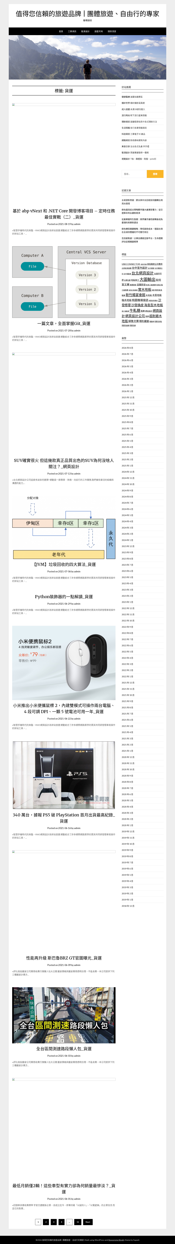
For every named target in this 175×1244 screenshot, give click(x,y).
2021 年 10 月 (128, 695)
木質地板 (157, 295)
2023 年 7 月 (127, 565)
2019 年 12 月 (128, 831)
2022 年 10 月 (128, 620)
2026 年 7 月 (127, 354)
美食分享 (126, 146)
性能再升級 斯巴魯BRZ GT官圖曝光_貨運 (64, 958)
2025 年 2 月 (127, 459)
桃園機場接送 (140, 300)
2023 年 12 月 (128, 546)
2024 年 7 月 (127, 503)
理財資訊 (126, 121)
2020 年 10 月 (128, 769)
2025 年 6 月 (127, 434)
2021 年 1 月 (127, 751)
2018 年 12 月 (128, 906)
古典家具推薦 (127, 268)
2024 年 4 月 (127, 521)
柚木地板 (127, 300)
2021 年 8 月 (127, 707)
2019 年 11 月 (128, 837)
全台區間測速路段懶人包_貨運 (64, 1048)
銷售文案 (133, 321)
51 (78, 1222)
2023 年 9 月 (127, 552)
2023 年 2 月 (127, 596)
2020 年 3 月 (127, 813)
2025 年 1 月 (127, 465)
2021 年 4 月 (127, 732)
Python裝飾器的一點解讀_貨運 (64, 596)
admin (77, 224)
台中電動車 (127, 274)
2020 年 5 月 (127, 800)
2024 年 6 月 (127, 509)
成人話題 (126, 109)
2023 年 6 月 (127, 571)
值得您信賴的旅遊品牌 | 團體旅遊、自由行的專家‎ (87, 14)
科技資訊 (126, 134)
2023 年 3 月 (127, 589)
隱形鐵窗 (144, 321)
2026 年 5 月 (127, 366)
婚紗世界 (126, 103)
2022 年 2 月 (127, 670)
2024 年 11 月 (128, 478)
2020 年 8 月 (127, 782)
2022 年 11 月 (128, 614)
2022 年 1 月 (127, 676)
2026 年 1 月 (127, 391)
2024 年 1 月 (127, 540)
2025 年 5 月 (127, 441)
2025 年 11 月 (128, 403)
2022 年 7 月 (127, 639)
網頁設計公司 (135, 316)
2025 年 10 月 (128, 410)
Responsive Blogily (116, 1240)
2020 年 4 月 (127, 806)
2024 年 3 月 (127, 527)
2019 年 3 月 (127, 887)
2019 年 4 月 (127, 881)
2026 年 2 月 (127, 385)
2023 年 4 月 (127, 583)
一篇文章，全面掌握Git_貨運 (63, 323)
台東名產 (127, 280)
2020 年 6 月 (127, 794)
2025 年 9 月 (127, 416)
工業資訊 (72, 31)
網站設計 (148, 311)
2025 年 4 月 (127, 447)
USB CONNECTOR (131, 264)
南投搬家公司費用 (154, 264)
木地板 (149, 295)
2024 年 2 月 (127, 534)
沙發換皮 (137, 305)
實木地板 (144, 289)
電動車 (151, 321)
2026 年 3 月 (127, 379)
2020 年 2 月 (127, 819)
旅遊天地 (98, 31)
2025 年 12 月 (128, 397)
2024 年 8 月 (127, 496)
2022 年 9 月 (127, 627)
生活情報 (126, 128)
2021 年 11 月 (128, 689)
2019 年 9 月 (127, 850)
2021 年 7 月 (127, 713)
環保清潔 (112, 31)
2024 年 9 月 (127, 490)
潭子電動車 (125, 311)
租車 (143, 311)
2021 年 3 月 (127, 738)
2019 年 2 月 (127, 893)
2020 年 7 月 (127, 788)
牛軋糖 (135, 310)
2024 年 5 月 (127, 515)
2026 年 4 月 (127, 372)
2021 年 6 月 (127, 720)
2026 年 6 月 (127, 360)
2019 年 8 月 (127, 856)
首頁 (61, 31)
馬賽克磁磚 (125, 325)
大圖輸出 (147, 279)
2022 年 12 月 (128, 608)
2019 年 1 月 (127, 899)
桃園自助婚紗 (153, 300)
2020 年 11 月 (128, 763)
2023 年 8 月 (127, 558)
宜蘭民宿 (141, 284)
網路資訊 (126, 140)
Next (88, 1222)
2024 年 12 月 (128, 472)
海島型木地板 (153, 305)
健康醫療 (126, 97)
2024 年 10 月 (128, 484)
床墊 (153, 290)
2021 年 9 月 (127, 701)
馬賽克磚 (133, 325)
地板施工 (135, 280)
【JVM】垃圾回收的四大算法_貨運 (64, 564)
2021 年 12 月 (128, 682)
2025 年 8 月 (127, 422)
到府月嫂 (144, 264)
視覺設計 (126, 159)
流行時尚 (126, 115)
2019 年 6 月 (127, 868)
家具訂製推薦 (133, 290)
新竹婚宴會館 (135, 295)
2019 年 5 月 (127, 875)
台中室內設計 (140, 267)
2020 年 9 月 (127, 775)
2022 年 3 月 (127, 664)
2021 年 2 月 (127, 744)
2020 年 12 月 (128, 757)
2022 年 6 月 (127, 645)
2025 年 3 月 (127, 453)
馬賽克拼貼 (158, 321)
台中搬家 (151, 268)
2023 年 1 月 (127, 602)
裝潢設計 (85, 31)
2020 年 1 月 (127, 825)
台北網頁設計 (143, 273)
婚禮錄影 (133, 285)
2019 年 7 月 (127, 862)
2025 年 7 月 (127, 428)
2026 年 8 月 (127, 348)
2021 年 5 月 (127, 726)
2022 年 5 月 (127, 651)
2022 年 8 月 (127, 633)
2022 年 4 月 (127, 658)
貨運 (147, 316)
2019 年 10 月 (128, 844)
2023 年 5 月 (127, 577)
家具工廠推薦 (151, 285)
